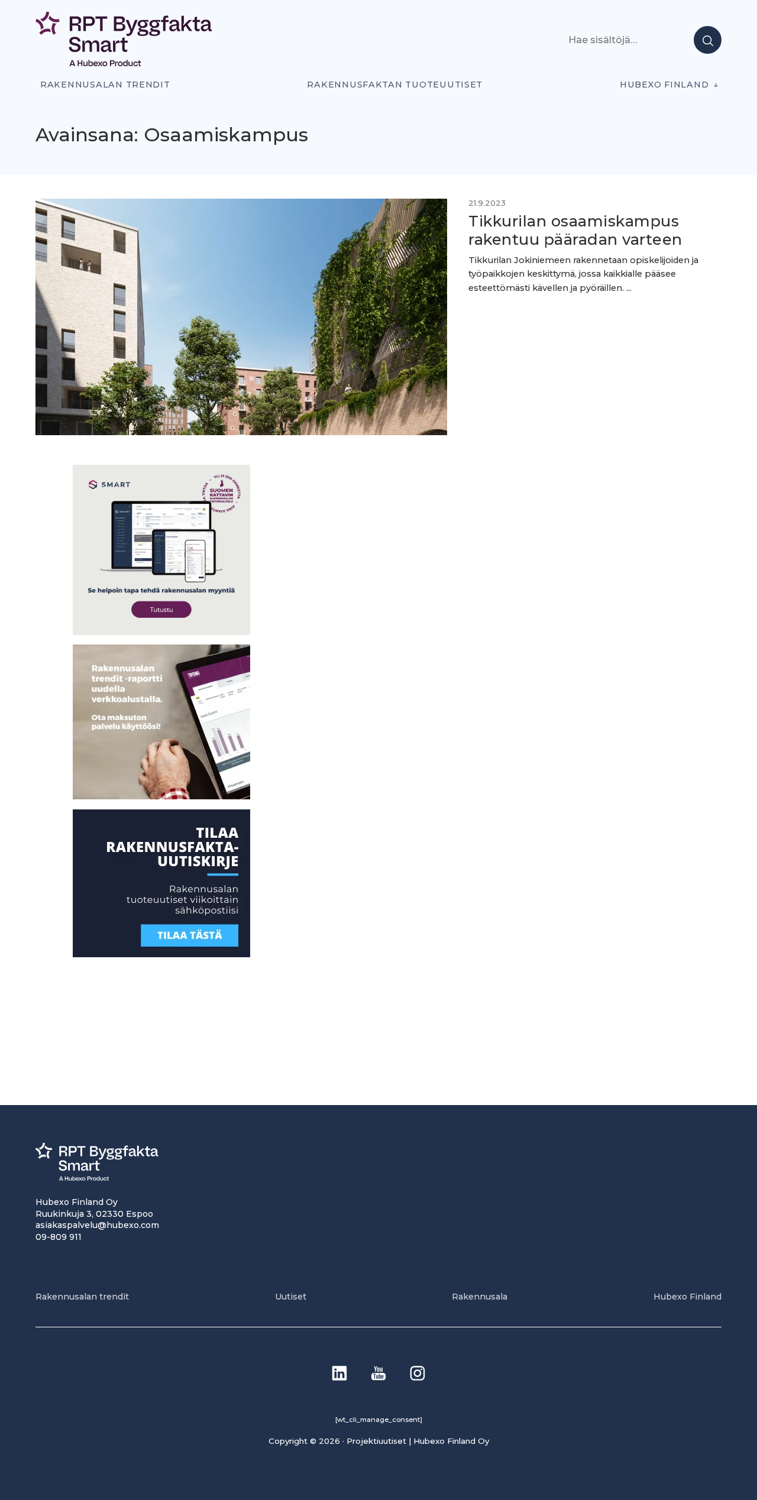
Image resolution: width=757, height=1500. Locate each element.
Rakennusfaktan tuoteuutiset (395, 84)
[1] (161, 953)
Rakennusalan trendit (105, 84)
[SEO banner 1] (161, 631)
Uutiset (290, 1296)
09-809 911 (58, 1237)
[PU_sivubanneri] (161, 796)
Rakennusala (479, 1296)
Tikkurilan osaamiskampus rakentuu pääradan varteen (577, 230)
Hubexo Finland (664, 84)
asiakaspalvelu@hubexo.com (97, 1225)
